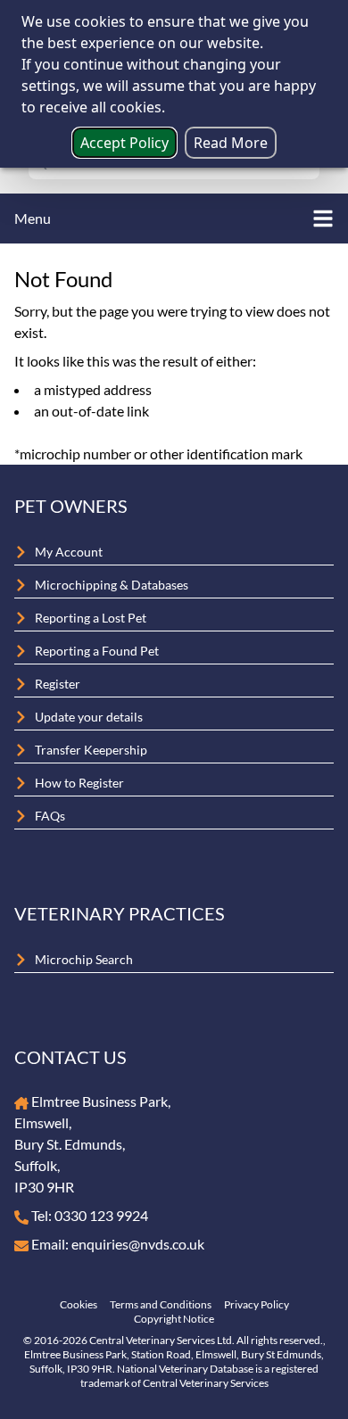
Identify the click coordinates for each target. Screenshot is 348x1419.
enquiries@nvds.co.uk (137, 1243)
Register (57, 683)
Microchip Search (84, 959)
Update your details (89, 716)
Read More (231, 143)
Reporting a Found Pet (97, 650)
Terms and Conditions (160, 1304)
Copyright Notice (174, 1318)
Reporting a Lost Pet (90, 617)
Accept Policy (124, 143)
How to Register (79, 782)
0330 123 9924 (101, 1215)
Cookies (78, 1304)
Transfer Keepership (91, 749)
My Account (69, 551)
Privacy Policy (256, 1304)
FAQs (50, 815)
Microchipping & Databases (111, 584)
